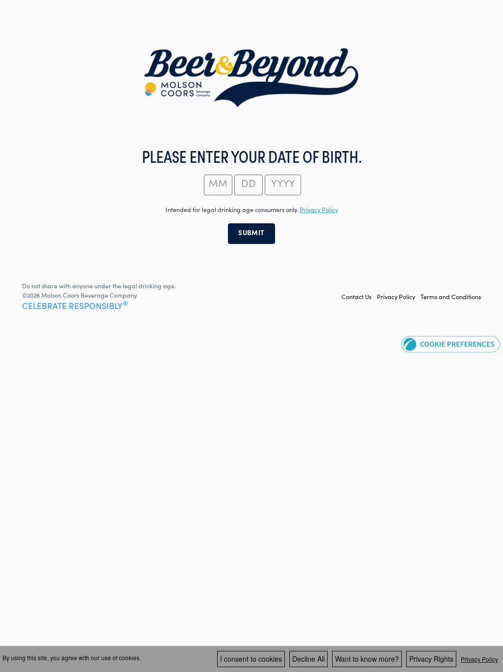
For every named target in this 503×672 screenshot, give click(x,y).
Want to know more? (367, 659)
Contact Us (356, 298)
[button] (451, 344)
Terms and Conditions (450, 298)
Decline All (308, 659)
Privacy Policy (396, 298)
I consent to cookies (251, 659)
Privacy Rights (431, 659)
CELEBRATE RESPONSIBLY (75, 307)
